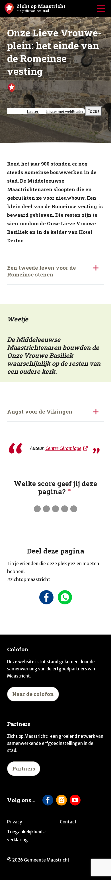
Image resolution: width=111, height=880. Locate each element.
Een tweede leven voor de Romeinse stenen (41, 271)
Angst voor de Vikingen (39, 411)
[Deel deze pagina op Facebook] (46, 597)
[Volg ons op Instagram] (61, 800)
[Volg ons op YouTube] (75, 800)
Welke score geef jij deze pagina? (55, 487)
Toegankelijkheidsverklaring (27, 835)
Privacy (14, 822)
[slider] (55, 508)
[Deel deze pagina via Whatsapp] (65, 597)
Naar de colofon (33, 694)
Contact (68, 822)
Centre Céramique (63, 448)
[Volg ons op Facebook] (47, 800)
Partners (23, 768)
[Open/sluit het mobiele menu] (101, 8)
